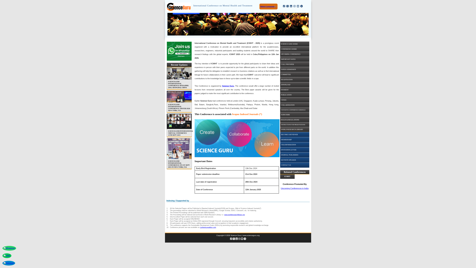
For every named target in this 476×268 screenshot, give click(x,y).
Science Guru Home (289, 44)
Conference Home (289, 49)
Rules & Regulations (290, 120)
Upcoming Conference (290, 54)
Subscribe (285, 115)
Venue (283, 100)
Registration (287, 80)
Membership (286, 140)
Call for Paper (287, 64)
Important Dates (288, 59)
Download (285, 85)
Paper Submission (288, 69)
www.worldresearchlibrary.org (234, 215)
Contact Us (286, 165)
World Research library (292, 129)
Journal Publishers (289, 155)
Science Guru (228, 86)
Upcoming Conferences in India (295, 188)
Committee (286, 74)
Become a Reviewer (289, 134)
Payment (285, 90)
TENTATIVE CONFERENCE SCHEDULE (293, 110)
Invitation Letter (288, 150)
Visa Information (288, 145)
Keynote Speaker (288, 160)
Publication (286, 95)
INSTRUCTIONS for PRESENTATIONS (293, 124)
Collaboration (288, 105)
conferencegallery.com (208, 227)
